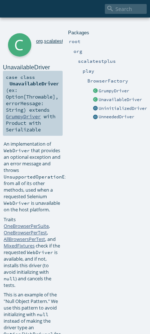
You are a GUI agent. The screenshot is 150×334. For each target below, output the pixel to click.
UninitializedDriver (123, 108)
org (39, 41)
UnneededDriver (116, 116)
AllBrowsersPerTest (24, 239)
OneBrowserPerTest (25, 232)
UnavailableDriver (120, 99)
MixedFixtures (19, 245)
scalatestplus (58, 41)
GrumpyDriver (114, 90)
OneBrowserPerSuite (26, 226)
